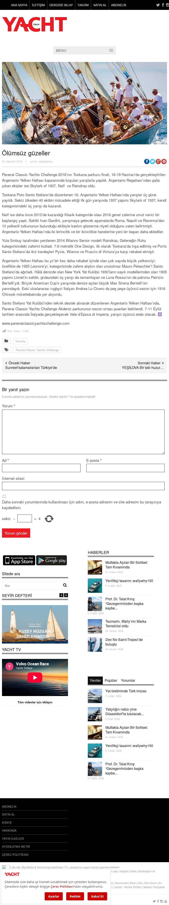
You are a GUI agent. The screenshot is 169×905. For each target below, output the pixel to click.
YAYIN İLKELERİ (13, 838)
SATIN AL (100, 5)
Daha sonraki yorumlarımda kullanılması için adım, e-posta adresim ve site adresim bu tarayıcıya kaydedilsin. (81, 504)
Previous (61, 595)
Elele (133, 883)
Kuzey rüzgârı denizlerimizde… (35, 633)
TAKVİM (83, 5)
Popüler (111, 680)
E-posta (94, 460)
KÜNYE (7, 822)
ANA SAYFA (19, 5)
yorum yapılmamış (41, 161)
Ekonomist (121, 883)
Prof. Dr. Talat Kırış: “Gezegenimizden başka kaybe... (124, 603)
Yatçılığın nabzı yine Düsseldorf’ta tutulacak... (124, 711)
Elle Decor (150, 883)
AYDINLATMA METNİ (16, 846)
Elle (140, 883)
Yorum (8, 405)
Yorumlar (128, 680)
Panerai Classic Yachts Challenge (37, 350)
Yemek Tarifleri (132, 887)
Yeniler (95, 680)
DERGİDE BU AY (61, 5)
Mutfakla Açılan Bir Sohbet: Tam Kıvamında (126, 564)
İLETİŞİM (38, 5)
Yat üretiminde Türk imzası (126, 690)
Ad (5, 460)
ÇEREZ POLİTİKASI (15, 854)
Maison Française (154, 887)
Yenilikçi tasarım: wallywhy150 (129, 580)
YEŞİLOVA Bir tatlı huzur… (143, 367)
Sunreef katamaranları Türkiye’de (31, 367)
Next (66, 595)
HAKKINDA (9, 830)
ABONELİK (118, 5)
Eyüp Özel (35, 624)
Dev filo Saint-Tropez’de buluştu (124, 642)
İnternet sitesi (13, 478)
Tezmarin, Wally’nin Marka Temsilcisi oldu (125, 623)
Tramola (20, 341)
